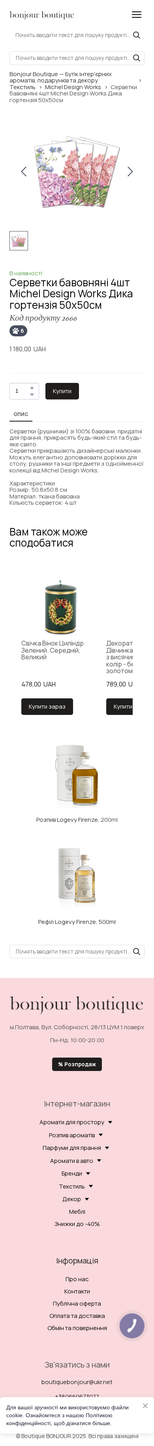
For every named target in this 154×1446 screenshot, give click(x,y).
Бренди (72, 1173)
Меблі (77, 1211)
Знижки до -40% (77, 1224)
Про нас (77, 1279)
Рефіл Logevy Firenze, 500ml (77, 922)
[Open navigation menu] (137, 14)
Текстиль (22, 87)
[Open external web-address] (77, 775)
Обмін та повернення (77, 1328)
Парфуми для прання (72, 1148)
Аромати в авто (71, 1161)
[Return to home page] (42, 14)
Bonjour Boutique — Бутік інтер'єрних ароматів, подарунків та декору (60, 77)
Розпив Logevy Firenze (67, 819)
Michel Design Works (73, 87)
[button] (136, 35)
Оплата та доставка (77, 1316)
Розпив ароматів (72, 1135)
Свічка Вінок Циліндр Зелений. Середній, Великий (52, 650)
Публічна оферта (77, 1303)
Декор (71, 1199)
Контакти (77, 1291)
